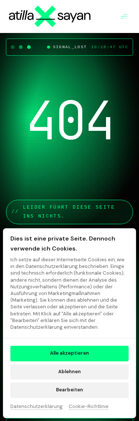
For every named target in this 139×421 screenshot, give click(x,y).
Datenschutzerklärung (36, 407)
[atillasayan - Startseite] (49, 16)
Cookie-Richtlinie (89, 407)
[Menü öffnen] (125, 16)
